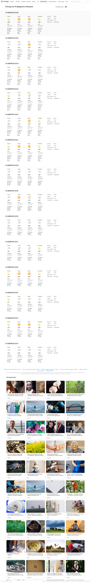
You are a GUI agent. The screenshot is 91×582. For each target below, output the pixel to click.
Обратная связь (73, 581)
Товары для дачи (49, 370)
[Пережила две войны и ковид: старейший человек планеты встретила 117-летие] (75, 450)
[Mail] (2, 1)
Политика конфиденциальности (52, 581)
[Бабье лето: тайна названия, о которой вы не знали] (55, 549)
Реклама (10, 581)
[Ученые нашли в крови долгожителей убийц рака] (55, 410)
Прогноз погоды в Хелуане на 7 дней (49, 369)
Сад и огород (41, 370)
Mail (2, 581)
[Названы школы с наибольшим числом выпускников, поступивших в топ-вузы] (35, 469)
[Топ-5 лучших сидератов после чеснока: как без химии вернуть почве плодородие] (15, 529)
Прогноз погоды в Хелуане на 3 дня (12, 369)
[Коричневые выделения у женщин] (15, 549)
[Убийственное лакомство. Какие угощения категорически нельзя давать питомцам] (15, 390)
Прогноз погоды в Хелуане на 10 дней (68, 369)
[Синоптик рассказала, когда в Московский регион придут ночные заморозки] (15, 469)
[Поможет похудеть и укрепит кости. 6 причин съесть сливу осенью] (35, 430)
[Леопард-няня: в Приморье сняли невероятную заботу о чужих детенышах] (75, 390)
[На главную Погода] (6, 1)
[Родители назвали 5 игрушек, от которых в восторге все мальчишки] (75, 529)
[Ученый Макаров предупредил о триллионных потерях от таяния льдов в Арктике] (35, 410)
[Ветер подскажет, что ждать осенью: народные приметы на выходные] (35, 509)
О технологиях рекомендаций (64, 581)
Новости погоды (83, 369)
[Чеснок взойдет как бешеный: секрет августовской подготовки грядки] (55, 390)
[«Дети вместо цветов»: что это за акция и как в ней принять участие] (75, 509)
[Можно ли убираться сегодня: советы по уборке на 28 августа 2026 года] (55, 569)
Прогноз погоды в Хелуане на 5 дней (30, 369)
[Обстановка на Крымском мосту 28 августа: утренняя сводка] (75, 410)
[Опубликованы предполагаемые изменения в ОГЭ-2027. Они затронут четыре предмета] (75, 549)
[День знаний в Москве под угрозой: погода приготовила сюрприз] (75, 569)
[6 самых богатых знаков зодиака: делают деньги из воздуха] (15, 430)
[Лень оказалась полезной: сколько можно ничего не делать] (55, 469)
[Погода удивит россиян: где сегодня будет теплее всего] (55, 529)
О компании (6, 581)
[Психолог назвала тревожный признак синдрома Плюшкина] (15, 450)
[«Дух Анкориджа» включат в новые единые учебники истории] (55, 430)
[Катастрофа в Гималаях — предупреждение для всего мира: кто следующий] (15, 569)
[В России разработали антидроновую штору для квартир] (55, 489)
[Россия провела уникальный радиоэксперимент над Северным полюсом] (35, 489)
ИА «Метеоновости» (86, 581)
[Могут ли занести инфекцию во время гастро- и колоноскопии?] (75, 469)
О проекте (44, 581)
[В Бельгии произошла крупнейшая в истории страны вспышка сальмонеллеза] (55, 450)
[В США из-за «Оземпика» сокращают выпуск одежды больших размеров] (15, 410)
